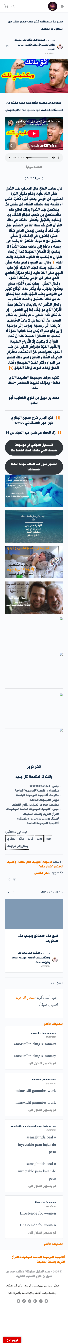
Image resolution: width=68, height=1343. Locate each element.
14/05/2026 (51, 1206)
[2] (60, 433)
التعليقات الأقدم (53, 1024)
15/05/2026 (51, 1130)
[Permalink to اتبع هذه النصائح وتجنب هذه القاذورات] (34, 914)
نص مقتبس (41, 873)
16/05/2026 (51, 1083)
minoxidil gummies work (44, 1079)
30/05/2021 (50, 53)
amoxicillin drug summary (43, 1033)
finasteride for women (45, 1202)
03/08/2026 (51, 1037)
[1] (58, 418)
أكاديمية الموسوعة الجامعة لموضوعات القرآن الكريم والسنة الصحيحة (38, 1260)
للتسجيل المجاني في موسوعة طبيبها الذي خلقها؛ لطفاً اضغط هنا (34, 447)
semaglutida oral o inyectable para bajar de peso (33, 1126)
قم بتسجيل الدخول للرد (42, 1063)
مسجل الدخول (26, 997)
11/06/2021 (45, 966)
